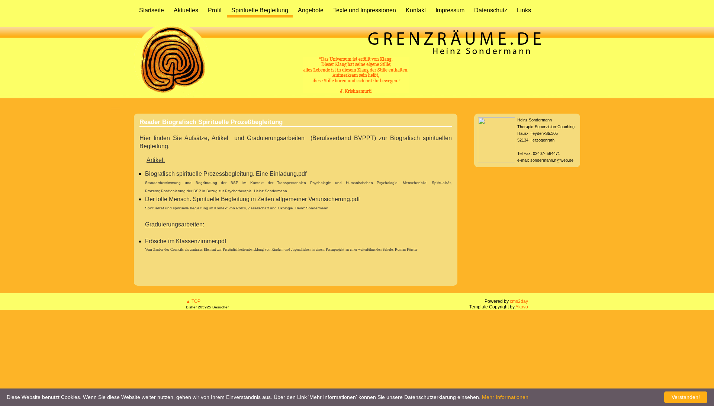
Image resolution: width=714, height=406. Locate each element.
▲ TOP (193, 301)
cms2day (519, 301)
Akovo (521, 307)
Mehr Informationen (505, 397)
